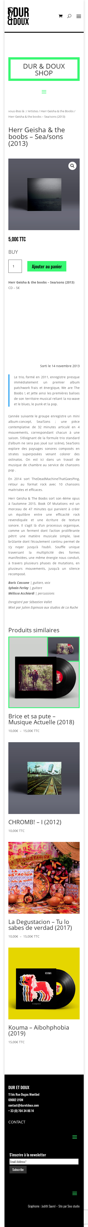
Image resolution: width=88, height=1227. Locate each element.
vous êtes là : (16, 111)
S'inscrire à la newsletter (27, 1154)
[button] (72, 166)
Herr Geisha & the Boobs (57, 111)
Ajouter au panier (47, 266)
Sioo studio (73, 1206)
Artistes (33, 111)
